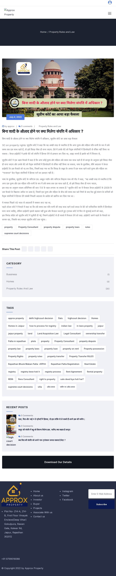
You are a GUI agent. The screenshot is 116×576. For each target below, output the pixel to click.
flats (60, 318)
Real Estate (90, 364)
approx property (16, 318)
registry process (53, 371)
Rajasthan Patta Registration (65, 364)
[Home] (14, 495)
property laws (73, 227)
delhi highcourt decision (41, 318)
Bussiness (11, 274)
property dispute (52, 227)
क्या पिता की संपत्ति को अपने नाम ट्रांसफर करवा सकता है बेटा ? (42, 440)
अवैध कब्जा (51, 387)
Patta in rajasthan (17, 341)
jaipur (100, 326)
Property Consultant (28, 227)
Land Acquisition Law (48, 333)
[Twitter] (70, 569)
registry (12, 371)
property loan (51, 348)
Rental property (94, 371)
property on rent (71, 348)
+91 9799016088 (10, 558)
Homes (10, 281)
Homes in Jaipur (16, 326)
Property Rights (15, 356)
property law (14, 348)
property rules (35, 356)
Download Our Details (58, 462)
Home (43, 31)
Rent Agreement (74, 371)
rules (87, 227)
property (8, 227)
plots (33, 341)
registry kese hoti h (30, 371)
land (30, 333)
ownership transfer (95, 333)
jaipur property (15, 333)
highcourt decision (77, 318)
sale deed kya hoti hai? (72, 379)
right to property (47, 379)
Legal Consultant (72, 333)
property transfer (55, 356)
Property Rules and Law (62, 31)
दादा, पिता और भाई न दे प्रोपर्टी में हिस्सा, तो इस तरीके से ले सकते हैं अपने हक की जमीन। (51, 419)
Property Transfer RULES (81, 356)
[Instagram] (62, 569)
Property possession (94, 348)
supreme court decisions (16, 233)
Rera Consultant (26, 379)
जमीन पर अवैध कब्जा (67, 387)
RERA (10, 379)
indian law (66, 326)
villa (40, 387)
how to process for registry (42, 326)
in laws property (85, 326)
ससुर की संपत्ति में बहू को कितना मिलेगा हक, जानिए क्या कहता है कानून (44, 429)
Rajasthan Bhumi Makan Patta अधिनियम (27, 364)
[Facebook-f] (78, 569)
